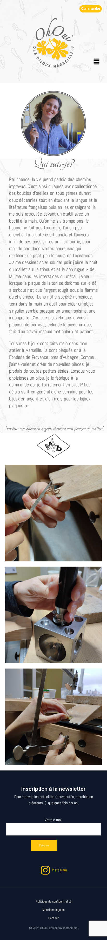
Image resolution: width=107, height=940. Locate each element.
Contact (53, 918)
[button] (96, 62)
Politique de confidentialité (53, 901)
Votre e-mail (53, 820)
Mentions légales (53, 910)
